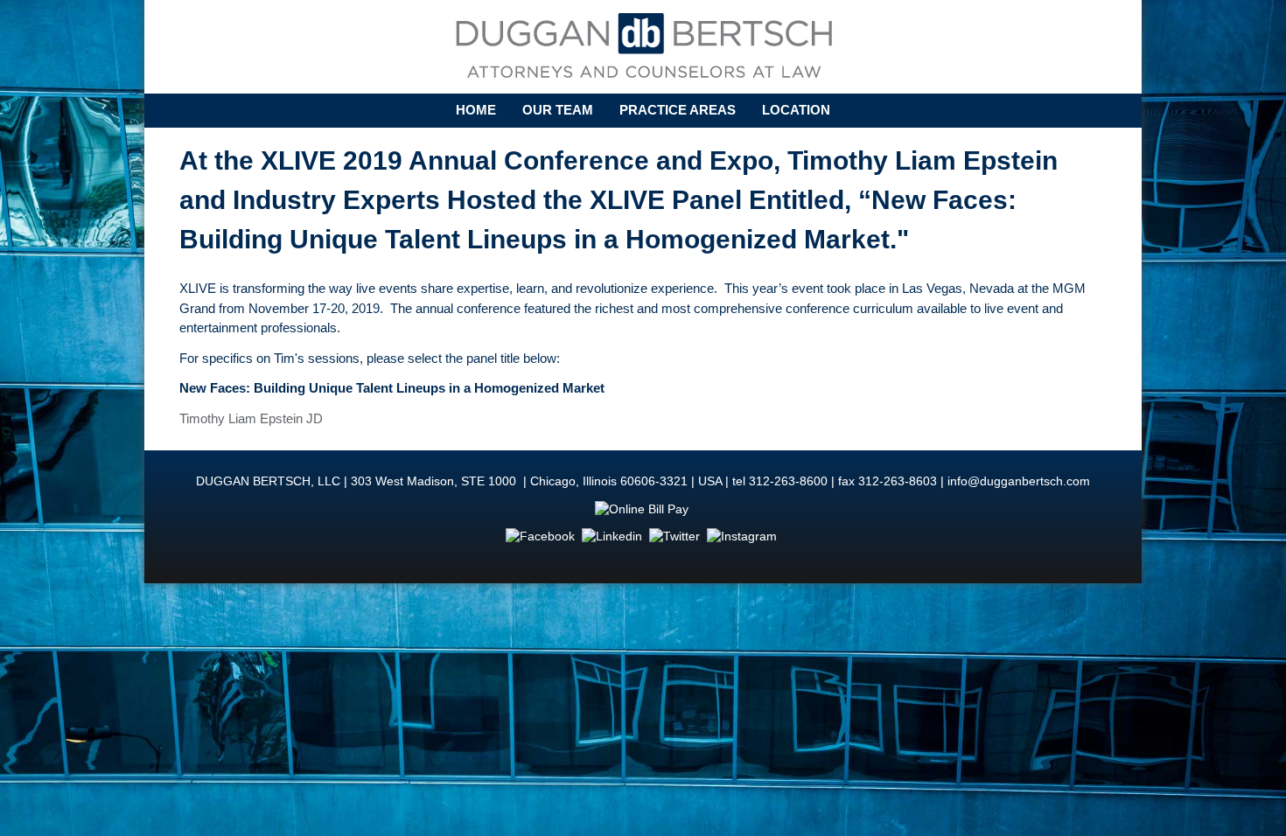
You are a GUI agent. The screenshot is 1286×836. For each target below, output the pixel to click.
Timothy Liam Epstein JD (251, 418)
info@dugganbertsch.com (1018, 481)
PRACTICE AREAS (677, 109)
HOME (476, 109)
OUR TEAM (557, 109)
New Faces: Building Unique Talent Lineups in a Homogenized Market (392, 387)
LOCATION (796, 109)
